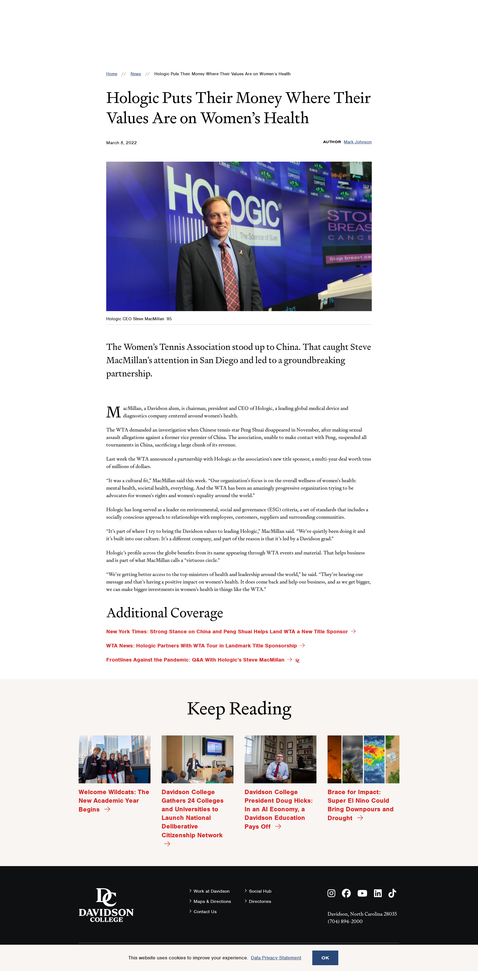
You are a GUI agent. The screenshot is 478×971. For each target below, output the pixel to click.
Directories (260, 901)
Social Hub (260, 891)
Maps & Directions (212, 901)
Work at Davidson (212, 891)
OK (325, 957)
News (136, 74)
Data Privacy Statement (276, 958)
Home (111, 74)
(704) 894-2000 (345, 921)
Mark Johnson (358, 142)
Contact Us (205, 912)
